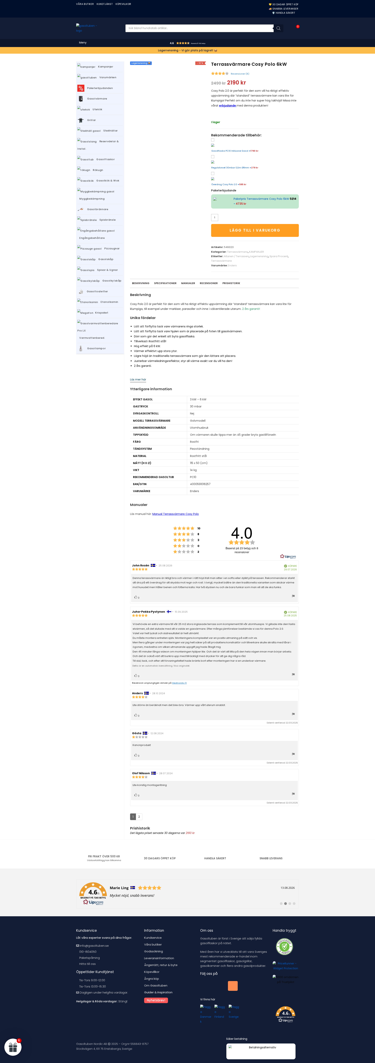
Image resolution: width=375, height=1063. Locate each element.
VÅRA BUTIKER (85, 4)
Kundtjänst (105, 4)
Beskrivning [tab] (140, 283)
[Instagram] (233, 986)
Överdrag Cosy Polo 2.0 (228, 184)
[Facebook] (205, 986)
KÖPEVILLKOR (123, 4)
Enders (232, 265)
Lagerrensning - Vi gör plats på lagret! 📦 (187, 50)
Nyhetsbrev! (156, 1000)
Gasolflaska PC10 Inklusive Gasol (234, 150)
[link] (187, 893)
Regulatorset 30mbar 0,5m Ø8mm (234, 167)
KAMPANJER (256, 252)
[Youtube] (219, 986)
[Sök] (278, 28)
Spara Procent (279, 256)
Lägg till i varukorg (255, 230)
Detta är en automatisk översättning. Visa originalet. (161, 665)
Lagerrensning (259, 256)
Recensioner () (240, 73)
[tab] (209, 283)
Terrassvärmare (237, 252)
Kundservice (153, 938)
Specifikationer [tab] (165, 283)
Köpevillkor (151, 972)
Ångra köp (151, 979)
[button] (195, 43)
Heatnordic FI (179, 682)
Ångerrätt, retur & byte (161, 965)
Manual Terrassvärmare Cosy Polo (175, 514)
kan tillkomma (104, 860)
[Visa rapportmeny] (293, 597)
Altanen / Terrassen (236, 256)
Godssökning (153, 951)
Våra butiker (153, 944)
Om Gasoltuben (155, 985)
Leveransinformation (159, 958)
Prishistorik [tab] (231, 283)
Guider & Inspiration (158, 992)
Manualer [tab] (188, 283)
